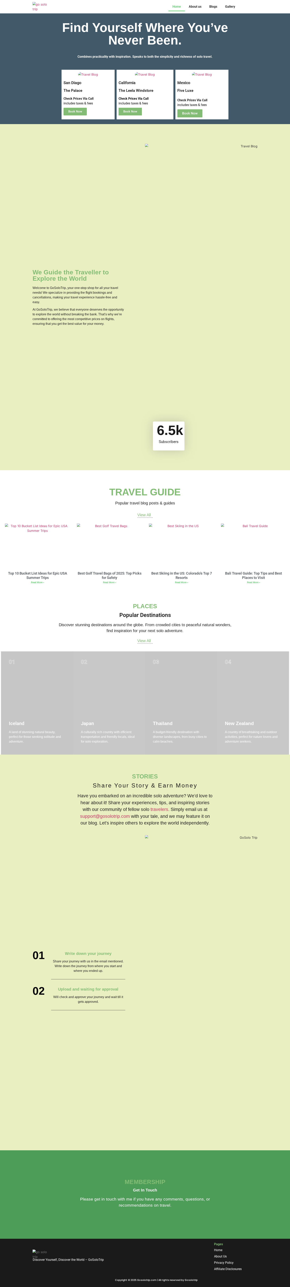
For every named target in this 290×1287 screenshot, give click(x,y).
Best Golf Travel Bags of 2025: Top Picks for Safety (109, 575)
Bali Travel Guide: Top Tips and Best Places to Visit (253, 575)
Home (176, 6)
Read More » (37, 582)
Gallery (230, 6)
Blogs (213, 6)
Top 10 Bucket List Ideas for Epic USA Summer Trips (37, 575)
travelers (159, 809)
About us (195, 6)
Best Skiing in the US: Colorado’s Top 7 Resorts (181, 575)
